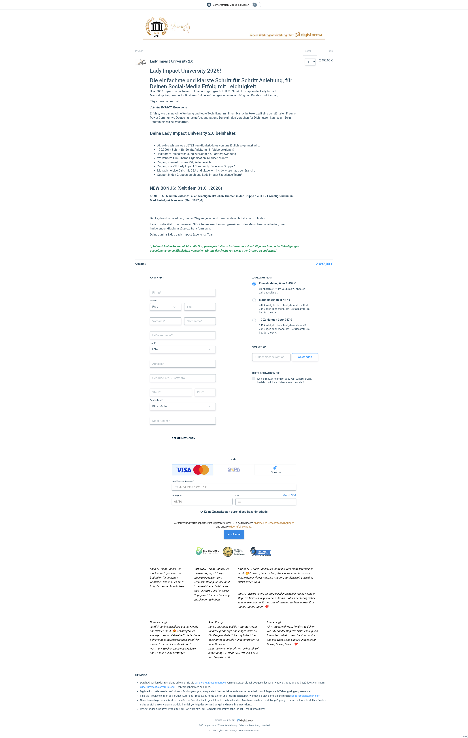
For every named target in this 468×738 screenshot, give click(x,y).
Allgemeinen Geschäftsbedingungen (274, 523)
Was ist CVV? (289, 495)
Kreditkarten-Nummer (183, 481)
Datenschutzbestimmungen (210, 682)
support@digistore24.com (305, 695)
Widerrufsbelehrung (240, 526)
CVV (237, 495)
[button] (174, 307)
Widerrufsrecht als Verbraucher (157, 687)
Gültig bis (177, 495)
